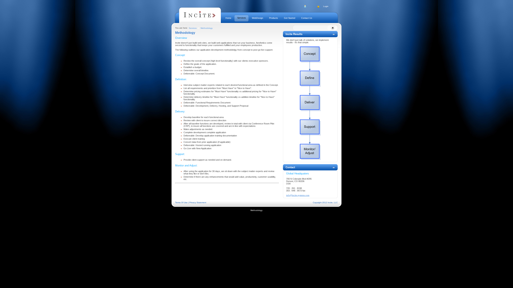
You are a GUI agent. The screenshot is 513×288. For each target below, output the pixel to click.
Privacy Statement (197, 202)
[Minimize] (333, 35)
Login (325, 6)
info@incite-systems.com (297, 195)
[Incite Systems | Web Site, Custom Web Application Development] (200, 18)
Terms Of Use (181, 202)
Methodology (207, 28)
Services (193, 28)
